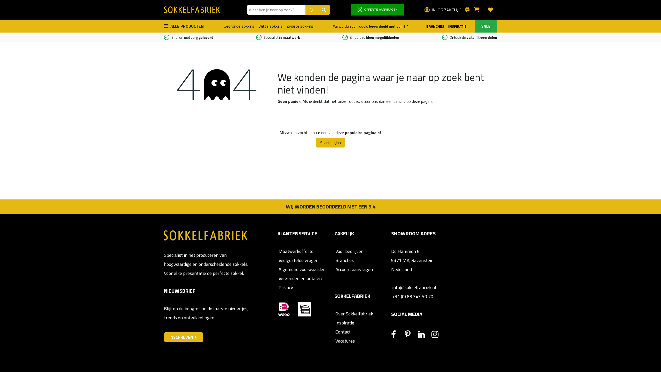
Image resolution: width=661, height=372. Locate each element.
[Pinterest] (411, 334)
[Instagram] (437, 334)
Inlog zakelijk (446, 10)
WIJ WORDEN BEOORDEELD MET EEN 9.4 (330, 207)
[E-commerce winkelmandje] (479, 9)
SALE (486, 26)
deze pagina (422, 101)
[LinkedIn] (424, 334)
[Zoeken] (324, 10)
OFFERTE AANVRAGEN (380, 9)
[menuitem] (239, 26)
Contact (342, 331)
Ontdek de (473, 37)
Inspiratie (344, 322)
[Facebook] (397, 334)
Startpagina (330, 143)
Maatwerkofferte (296, 251)
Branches (344, 260)
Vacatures (344, 340)
